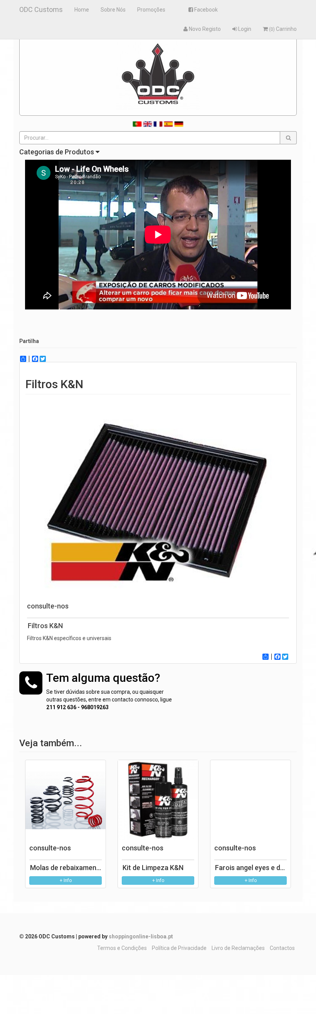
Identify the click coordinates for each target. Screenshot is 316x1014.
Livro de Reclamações (238, 948)
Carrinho (283, 29)
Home (81, 10)
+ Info (66, 880)
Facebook (205, 10)
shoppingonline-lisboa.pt (141, 936)
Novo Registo (204, 29)
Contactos (282, 948)
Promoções (151, 10)
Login (244, 29)
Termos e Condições (122, 948)
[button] (288, 137)
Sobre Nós (113, 10)
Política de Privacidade (179, 948)
